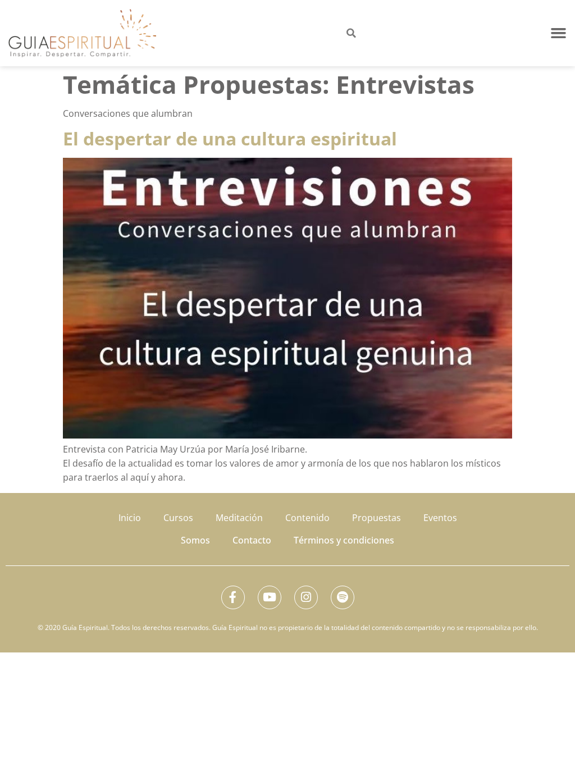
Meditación (239, 517)
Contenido (307, 517)
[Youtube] (269, 597)
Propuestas (376, 517)
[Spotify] (342, 597)
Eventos (440, 517)
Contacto (251, 540)
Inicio (129, 517)
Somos (195, 540)
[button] (558, 33)
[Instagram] (306, 597)
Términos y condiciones (344, 540)
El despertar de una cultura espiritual (230, 138)
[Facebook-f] (233, 597)
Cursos (178, 517)
